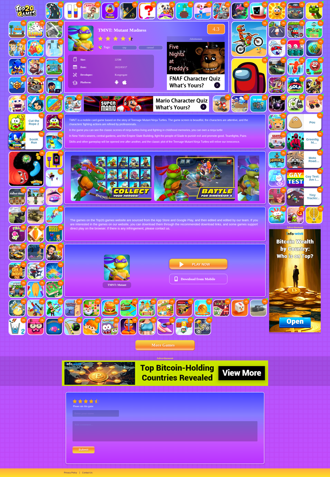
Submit (84, 449)
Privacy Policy (70, 472)
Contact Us (87, 472)
